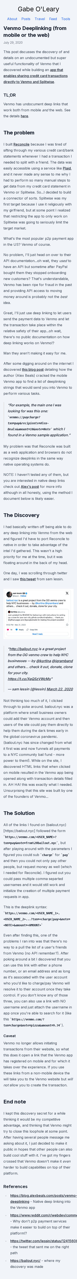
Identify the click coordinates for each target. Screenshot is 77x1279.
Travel (40, 19)
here (24, 116)
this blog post (33, 369)
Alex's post (30, 486)
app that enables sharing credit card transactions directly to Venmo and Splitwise (35, 76)
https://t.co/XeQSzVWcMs (29, 679)
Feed (53, 19)
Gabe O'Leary (38, 9)
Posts (25, 19)
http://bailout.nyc (23, 649)
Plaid (67, 168)
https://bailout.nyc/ (25, 1260)
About (12, 19)
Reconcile (21, 144)
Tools (65, 19)
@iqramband (62, 661)
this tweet (28, 579)
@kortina (43, 661)
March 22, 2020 (60, 689)
